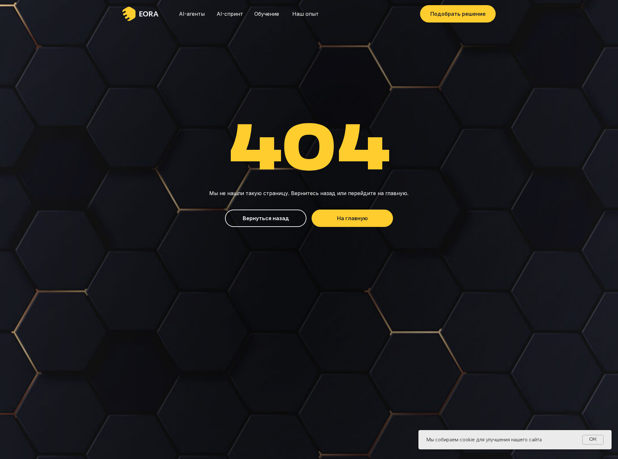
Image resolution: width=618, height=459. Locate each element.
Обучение (266, 14)
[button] (458, 13)
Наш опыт (305, 14)
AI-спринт (230, 14)
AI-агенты (192, 14)
